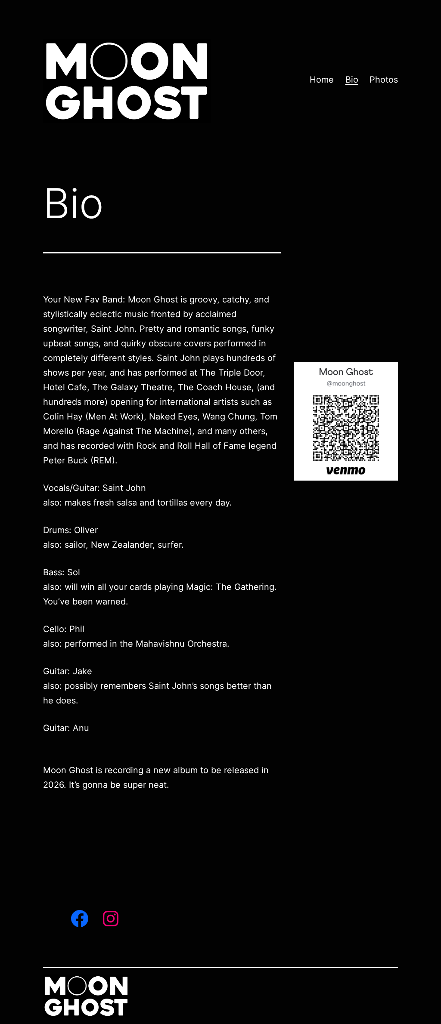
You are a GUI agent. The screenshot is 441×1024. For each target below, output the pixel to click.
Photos (384, 79)
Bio (351, 79)
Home (322, 79)
